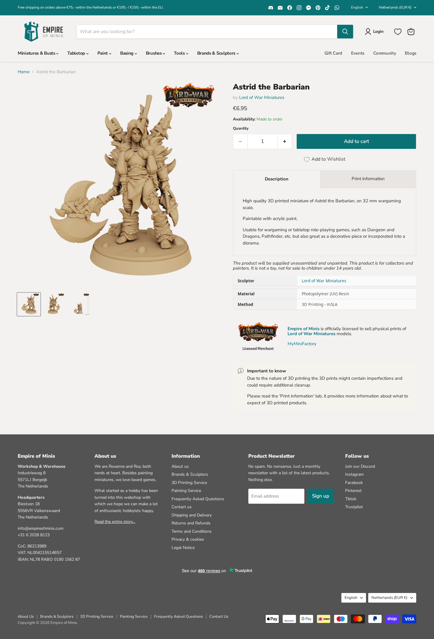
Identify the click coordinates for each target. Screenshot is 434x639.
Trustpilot (354, 507)
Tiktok (350, 499)
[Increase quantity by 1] (285, 141)
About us (180, 466)
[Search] (345, 31)
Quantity (241, 128)
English (357, 7)
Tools (180, 53)
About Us (26, 616)
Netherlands (395, 7)
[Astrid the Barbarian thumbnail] (28, 304)
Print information (368, 179)
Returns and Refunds (191, 523)
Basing (127, 53)
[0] (397, 31)
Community (384, 53)
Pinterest (353, 490)
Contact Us (218, 616)
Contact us (182, 507)
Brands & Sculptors (216, 53)
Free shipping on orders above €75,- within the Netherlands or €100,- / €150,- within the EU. (91, 7)
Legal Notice (183, 547)
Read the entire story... (114, 521)
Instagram (354, 474)
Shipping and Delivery (192, 515)
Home (24, 71)
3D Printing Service (189, 482)
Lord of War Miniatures (261, 97)
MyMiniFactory (302, 344)
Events (357, 53)
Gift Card (333, 53)
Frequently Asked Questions (198, 499)
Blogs (410, 53)
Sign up (320, 496)
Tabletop (76, 53)
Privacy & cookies (188, 539)
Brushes (154, 53)
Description (276, 179)
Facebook (354, 482)
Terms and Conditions (192, 531)
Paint (103, 53)
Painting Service (186, 490)
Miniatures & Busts (37, 53)
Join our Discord (360, 466)
